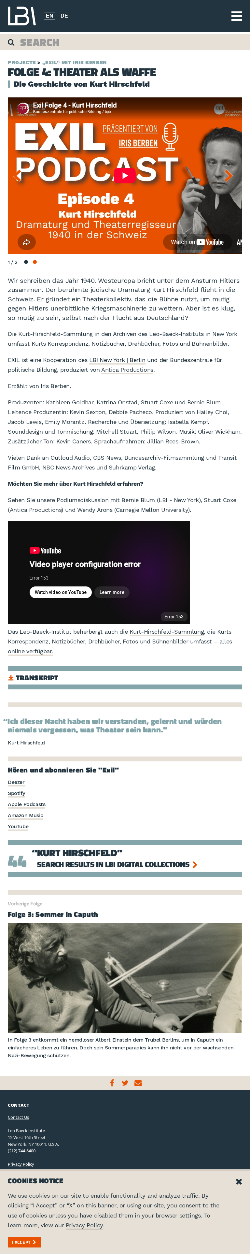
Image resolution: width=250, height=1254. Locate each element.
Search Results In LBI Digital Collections (114, 864)
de (64, 16)
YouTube (18, 826)
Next (230, 175)
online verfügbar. (30, 651)
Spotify (16, 793)
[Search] (12, 42)
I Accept (21, 1242)
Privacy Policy (21, 1164)
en (49, 16)
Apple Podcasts (26, 804)
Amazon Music (25, 815)
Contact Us (18, 1117)
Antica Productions (127, 369)
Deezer (16, 782)
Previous (19, 175)
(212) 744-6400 (21, 1151)
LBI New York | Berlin (117, 359)
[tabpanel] (125, 175)
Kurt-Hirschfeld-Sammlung (167, 631)
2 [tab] (35, 262)
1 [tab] (26, 262)
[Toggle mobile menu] (236, 16)
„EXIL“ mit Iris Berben (74, 62)
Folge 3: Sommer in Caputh (53, 914)
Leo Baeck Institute (22, 16)
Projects (22, 62)
